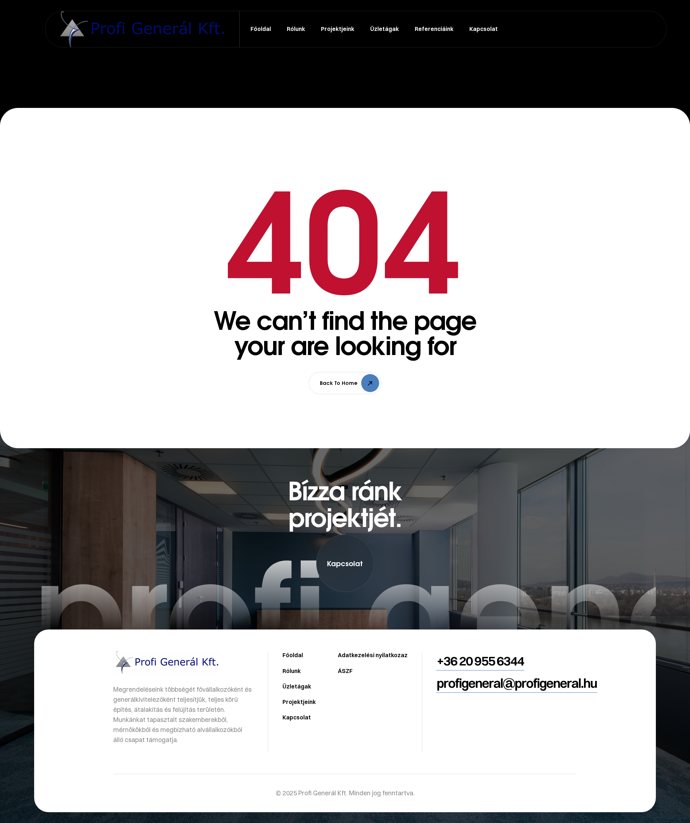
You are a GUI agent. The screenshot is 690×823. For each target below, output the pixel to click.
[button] (345, 563)
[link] (345, 626)
